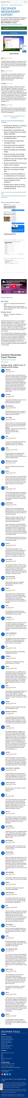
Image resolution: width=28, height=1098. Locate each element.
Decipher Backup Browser (7, 1045)
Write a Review (4, 362)
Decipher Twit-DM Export (6, 1042)
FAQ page (18, 342)
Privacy (2, 1060)
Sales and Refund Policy (6, 1058)
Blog (2, 1055)
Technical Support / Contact (7, 1052)
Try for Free (14, 33)
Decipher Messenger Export (16, 5)
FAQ (2, 1054)
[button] (1, 1087)
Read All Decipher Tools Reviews (8, 359)
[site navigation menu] (25, 2)
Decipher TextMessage (6, 1036)
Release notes (18, 24)
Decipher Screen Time (6, 1048)
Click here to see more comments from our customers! (14, 116)
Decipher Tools (5, 2)
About (2, 1057)
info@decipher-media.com (7, 1070)
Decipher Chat (4, 1044)
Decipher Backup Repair (6, 1038)
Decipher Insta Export (6, 1041)
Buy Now (14, 28)
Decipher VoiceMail (5, 1047)
